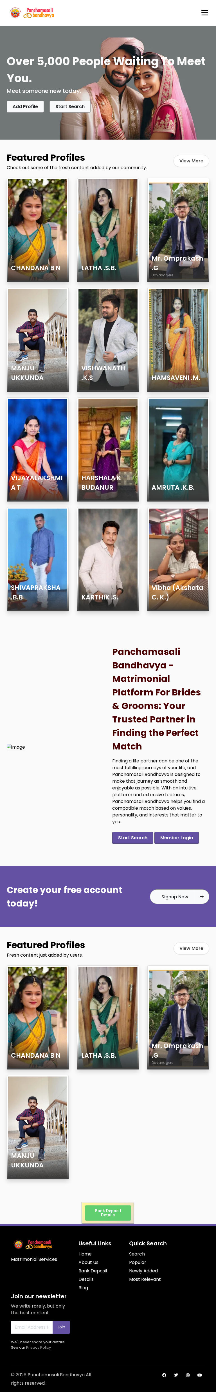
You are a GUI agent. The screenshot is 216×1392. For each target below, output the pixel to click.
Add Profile (25, 106)
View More (191, 161)
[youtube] (199, 1375)
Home (85, 1254)
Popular (137, 1262)
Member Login (176, 837)
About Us (88, 1262)
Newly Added (143, 1271)
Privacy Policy (38, 1347)
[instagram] (187, 1375)
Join (61, 1327)
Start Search (70, 106)
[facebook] (164, 1375)
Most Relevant (145, 1279)
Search (137, 1254)
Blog (83, 1287)
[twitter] (176, 1375)
